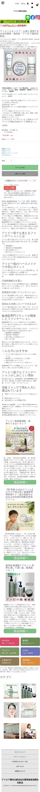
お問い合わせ (20, 766)
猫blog (23, 3)
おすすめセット (7, 155)
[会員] (28, 3)
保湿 (14, 248)
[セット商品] (28, 691)
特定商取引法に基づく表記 (20, 761)
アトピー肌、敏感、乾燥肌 (26, 201)
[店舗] (28, 710)
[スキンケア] (11, 691)
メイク (15, 153)
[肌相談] (28, 731)
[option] (20, 66)
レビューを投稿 (9, 188)
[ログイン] (32, 6)
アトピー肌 (5, 207)
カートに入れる (20, 167)
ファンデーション (26, 207)
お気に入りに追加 (20, 173)
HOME (17, 3)
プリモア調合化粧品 (20, 11)
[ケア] (11, 731)
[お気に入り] (32, 3)
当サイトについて (20, 752)
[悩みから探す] (11, 710)
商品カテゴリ (6, 151)
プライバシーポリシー (20, 757)
